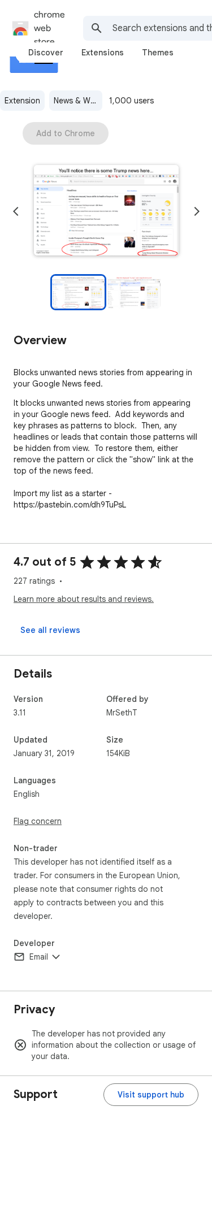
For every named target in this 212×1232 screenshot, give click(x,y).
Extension (22, 101)
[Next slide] (196, 211)
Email (38, 957)
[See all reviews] (50, 630)
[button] (106, 211)
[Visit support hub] (150, 1094)
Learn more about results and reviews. (84, 599)
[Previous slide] (16, 211)
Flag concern (38, 821)
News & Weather (78, 101)
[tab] (45, 52)
